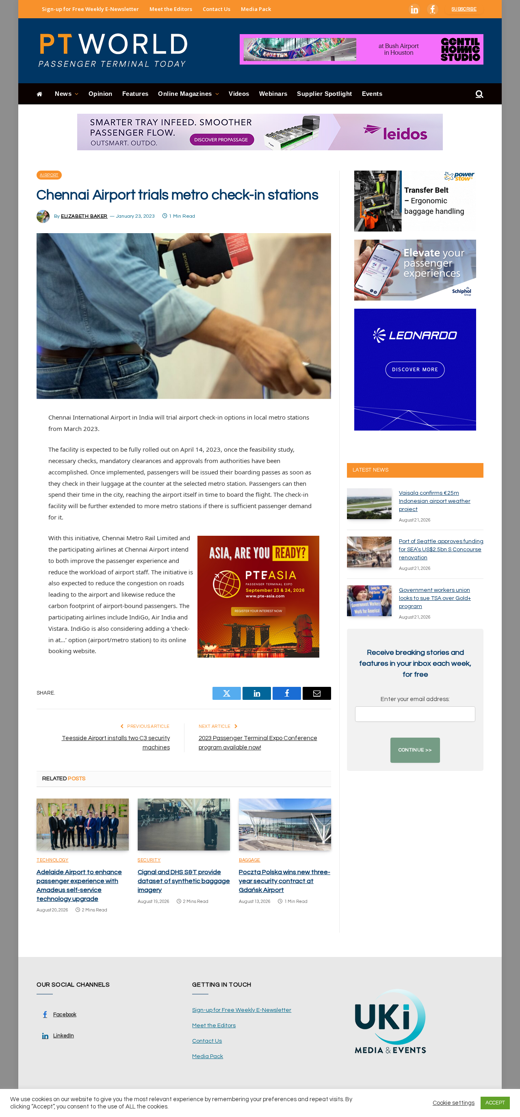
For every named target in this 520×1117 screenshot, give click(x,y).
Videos (239, 93)
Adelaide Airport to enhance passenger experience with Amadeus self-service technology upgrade (79, 885)
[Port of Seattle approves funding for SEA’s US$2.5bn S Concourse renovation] (369, 552)
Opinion (101, 93)
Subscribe (464, 9)
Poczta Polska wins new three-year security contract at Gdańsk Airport (284, 881)
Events (372, 93)
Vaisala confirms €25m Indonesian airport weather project (434, 501)
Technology (53, 860)
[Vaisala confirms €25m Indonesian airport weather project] (369, 503)
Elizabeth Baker (84, 216)
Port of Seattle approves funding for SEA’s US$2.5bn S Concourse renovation (441, 550)
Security (149, 860)
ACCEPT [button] (495, 1103)
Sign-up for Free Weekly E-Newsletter (90, 9)
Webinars (273, 93)
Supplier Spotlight (324, 93)
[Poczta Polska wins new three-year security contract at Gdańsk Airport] (285, 825)
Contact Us (216, 9)
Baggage (249, 860)
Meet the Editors (171, 9)
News (63, 93)
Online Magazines (185, 93)
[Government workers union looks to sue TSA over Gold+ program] (369, 600)
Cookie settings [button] (453, 1103)
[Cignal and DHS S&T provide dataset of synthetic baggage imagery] (184, 825)
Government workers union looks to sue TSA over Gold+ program (435, 598)
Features (135, 93)
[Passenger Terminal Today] (118, 50)
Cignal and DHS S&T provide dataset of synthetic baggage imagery (184, 881)
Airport (49, 175)
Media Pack (256, 9)
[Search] (478, 94)
